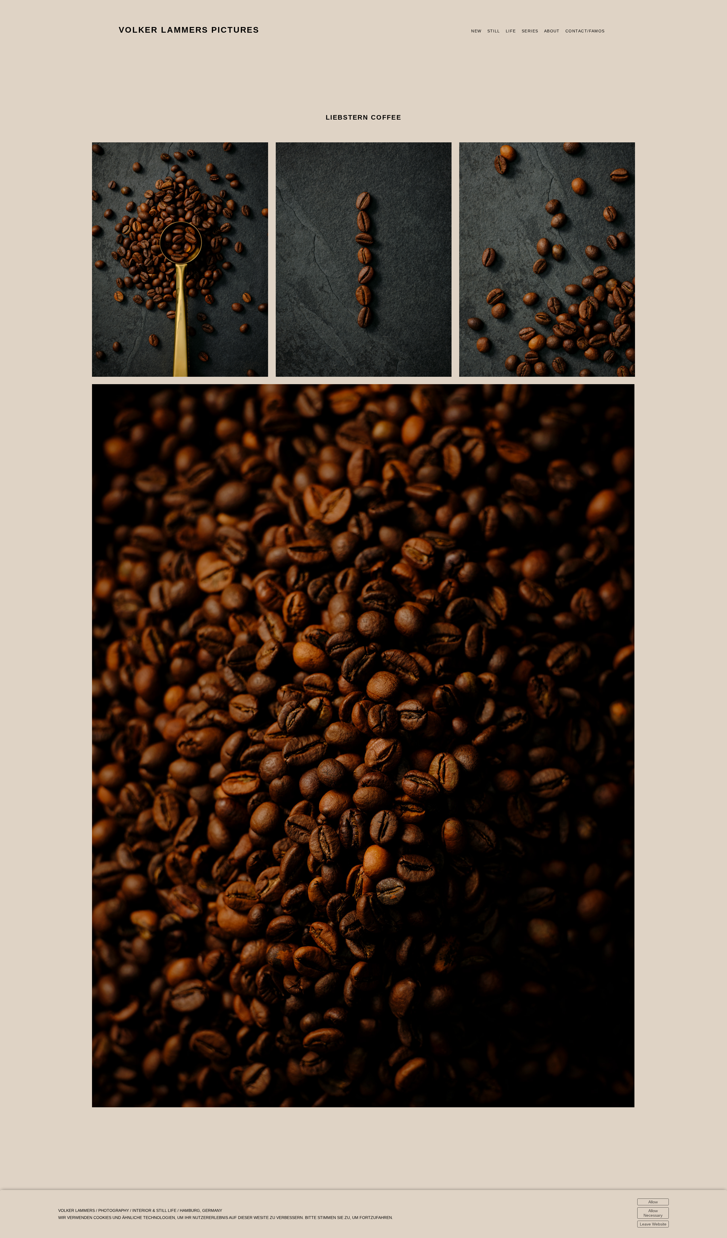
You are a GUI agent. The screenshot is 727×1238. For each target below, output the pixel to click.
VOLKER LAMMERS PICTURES (189, 29)
